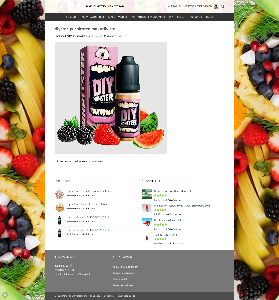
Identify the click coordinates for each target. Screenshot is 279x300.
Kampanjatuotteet (92, 17)
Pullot (181, 17)
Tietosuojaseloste (123, 285)
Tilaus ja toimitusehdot (125, 266)
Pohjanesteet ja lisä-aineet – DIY (152, 17)
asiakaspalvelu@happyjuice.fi (78, 273)
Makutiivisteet (117, 17)
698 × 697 (84, 35)
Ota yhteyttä (120, 279)
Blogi (209, 17)
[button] (175, 6)
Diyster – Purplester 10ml (107, 35)
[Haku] (222, 6)
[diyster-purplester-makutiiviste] (111, 97)
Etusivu (71, 17)
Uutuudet (196, 17)
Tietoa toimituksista (124, 272)
